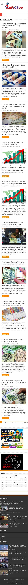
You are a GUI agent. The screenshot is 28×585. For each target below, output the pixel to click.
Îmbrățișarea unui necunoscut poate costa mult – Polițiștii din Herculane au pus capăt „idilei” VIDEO (17, 565)
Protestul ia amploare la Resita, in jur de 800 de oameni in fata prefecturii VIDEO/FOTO (11, 502)
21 (17, 484)
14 (17, 482)
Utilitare (16, 110)
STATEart (12, 579)
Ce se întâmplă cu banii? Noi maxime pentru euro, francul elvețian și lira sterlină (14, 106)
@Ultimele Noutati (12, 29)
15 (21, 482)
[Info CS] (14, 6)
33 (8, 514)
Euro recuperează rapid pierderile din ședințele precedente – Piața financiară (14, 25)
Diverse (17, 29)
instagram (2, 536)
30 (16, 526)
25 (6, 486)
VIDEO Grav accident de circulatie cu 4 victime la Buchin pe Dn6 (18, 524)
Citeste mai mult (5, 59)
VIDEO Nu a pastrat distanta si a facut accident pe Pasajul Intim (16, 507)
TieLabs (22, 579)
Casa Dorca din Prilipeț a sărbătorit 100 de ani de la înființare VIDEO (17, 558)
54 (8, 504)
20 (17, 422)
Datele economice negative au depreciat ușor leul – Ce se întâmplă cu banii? (14, 382)
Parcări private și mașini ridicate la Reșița (10, 512)
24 (2, 486)
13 (14, 482)
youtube (2, 538)
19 (10, 484)
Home (2, 17)
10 (14, 422)
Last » (23, 423)
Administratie (17, 146)
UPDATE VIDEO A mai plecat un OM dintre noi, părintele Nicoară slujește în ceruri (18, 518)
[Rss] (12, 581)
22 (21, 484)
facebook (2, 534)
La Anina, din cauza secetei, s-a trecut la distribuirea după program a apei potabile (17, 547)
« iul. (2, 489)
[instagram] (15, 581)
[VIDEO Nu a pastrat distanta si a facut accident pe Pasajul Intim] (4, 508)
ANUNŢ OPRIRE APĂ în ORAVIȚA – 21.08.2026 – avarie (18, 571)
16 (25, 482)
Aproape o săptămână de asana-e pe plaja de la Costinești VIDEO (18, 552)
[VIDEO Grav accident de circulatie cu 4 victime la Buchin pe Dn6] (4, 525)
